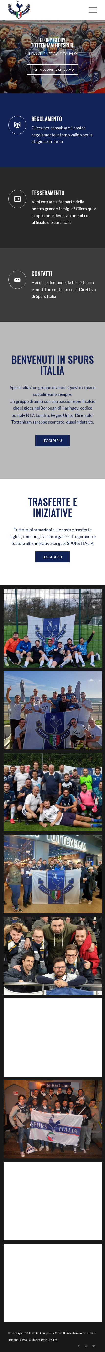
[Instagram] (86, 1346)
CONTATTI (42, 273)
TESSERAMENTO (48, 192)
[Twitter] (93, 1346)
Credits (52, 1339)
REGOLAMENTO (47, 119)
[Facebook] (79, 1346)
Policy (41, 1339)
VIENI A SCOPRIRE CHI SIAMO (52, 69)
